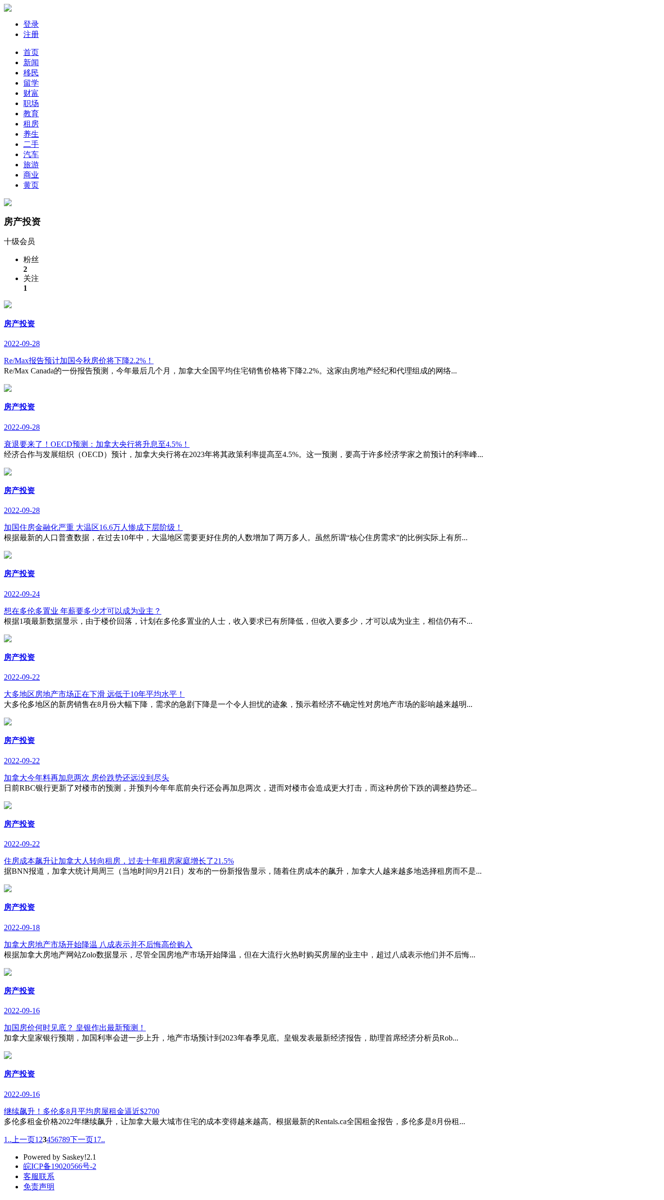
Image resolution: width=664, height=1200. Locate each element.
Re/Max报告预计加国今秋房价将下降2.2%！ (79, 360)
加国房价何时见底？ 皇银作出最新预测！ (75, 1028)
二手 (31, 144)
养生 (31, 134)
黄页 (31, 185)
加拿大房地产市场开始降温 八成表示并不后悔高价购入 (98, 944)
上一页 (23, 1139)
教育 (31, 113)
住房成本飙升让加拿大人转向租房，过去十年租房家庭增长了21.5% (119, 861)
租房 (31, 124)
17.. (99, 1139)
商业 (31, 175)
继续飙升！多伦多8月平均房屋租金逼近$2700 (81, 1111)
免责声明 (38, 1186)
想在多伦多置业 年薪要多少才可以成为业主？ (82, 611)
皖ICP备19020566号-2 (59, 1166)
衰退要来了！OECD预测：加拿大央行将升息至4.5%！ (97, 444)
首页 (31, 52)
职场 (31, 103)
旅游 (31, 164)
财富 (31, 93)
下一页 (81, 1139)
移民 (31, 73)
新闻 (31, 62)
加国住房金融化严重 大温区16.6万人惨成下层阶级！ (93, 527)
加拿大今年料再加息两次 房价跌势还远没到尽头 (86, 778)
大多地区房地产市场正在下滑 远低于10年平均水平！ (94, 694)
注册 (31, 34)
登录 (31, 24)
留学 (31, 83)
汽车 (31, 154)
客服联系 (38, 1176)
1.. (8, 1139)
